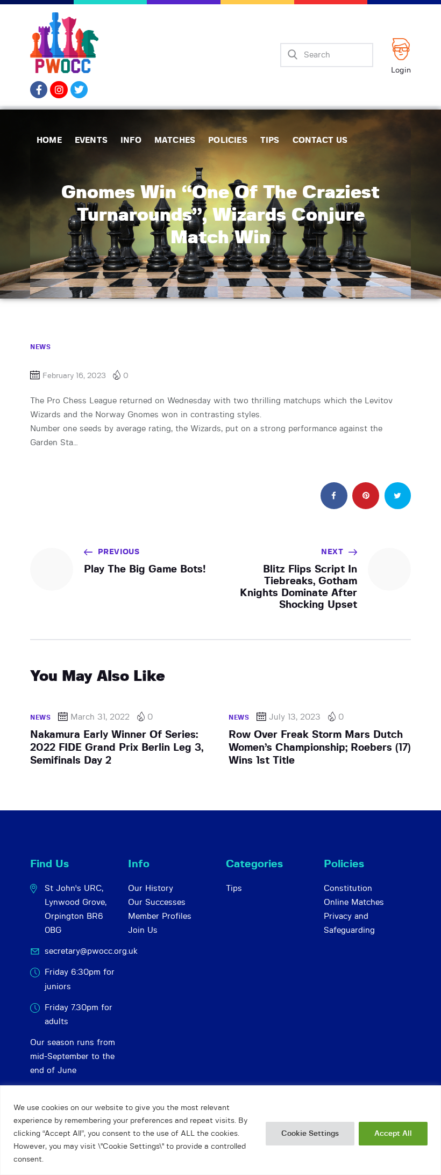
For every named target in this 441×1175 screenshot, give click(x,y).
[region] (220, 1130)
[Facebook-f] (38, 89)
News (40, 347)
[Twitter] (79, 89)
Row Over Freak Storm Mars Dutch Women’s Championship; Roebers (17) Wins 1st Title (320, 748)
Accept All (393, 1133)
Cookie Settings (310, 1133)
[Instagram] (58, 89)
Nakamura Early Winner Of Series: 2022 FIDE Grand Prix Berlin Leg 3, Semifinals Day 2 (116, 748)
